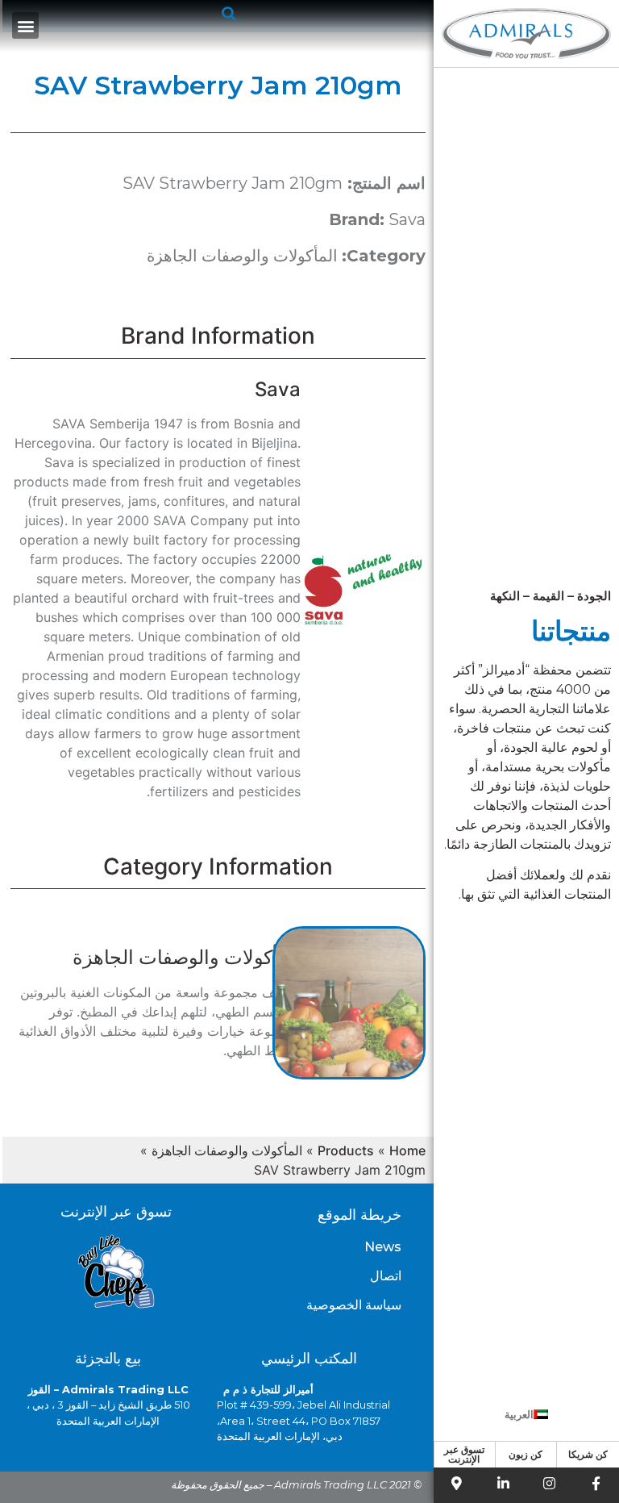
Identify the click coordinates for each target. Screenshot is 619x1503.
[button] (228, 13)
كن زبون (525, 1454)
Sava (407, 219)
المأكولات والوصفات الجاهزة (242, 255)
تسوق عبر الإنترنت (464, 1454)
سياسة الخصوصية (353, 1305)
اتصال (385, 1276)
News (382, 1247)
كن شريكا (588, 1454)
